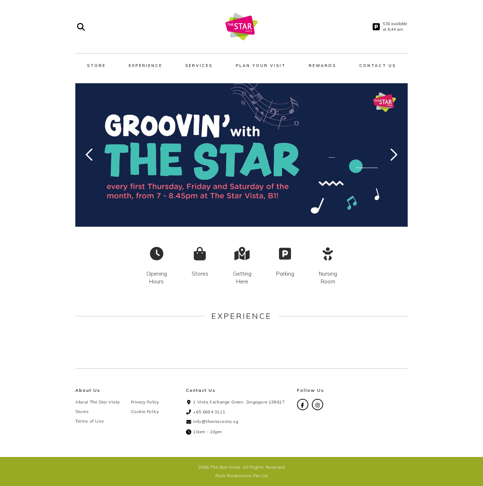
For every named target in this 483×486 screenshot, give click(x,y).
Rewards (322, 65)
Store (96, 65)
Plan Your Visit (261, 65)
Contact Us (377, 65)
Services (199, 65)
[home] (241, 27)
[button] (89, 155)
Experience (145, 65)
